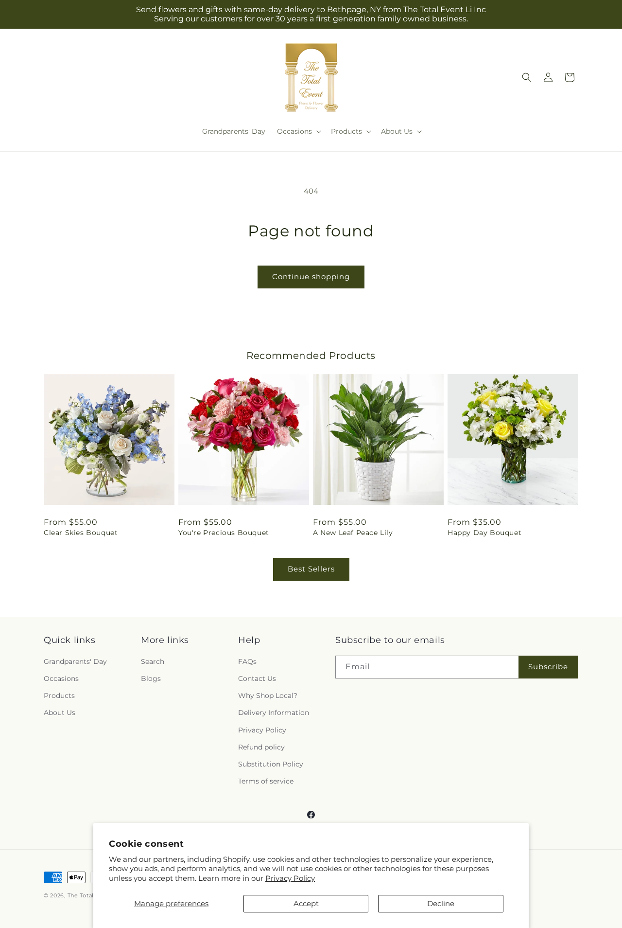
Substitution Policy (270, 764)
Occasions (61, 678)
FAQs (247, 661)
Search (152, 661)
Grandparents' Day (75, 661)
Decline (440, 903)
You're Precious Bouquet (223, 532)
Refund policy (261, 747)
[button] (298, 131)
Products (59, 695)
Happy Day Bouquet (484, 532)
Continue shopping (311, 276)
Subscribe (548, 666)
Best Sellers (311, 568)
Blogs (151, 678)
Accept (306, 903)
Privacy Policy (290, 878)
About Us (59, 712)
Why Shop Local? (267, 695)
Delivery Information (273, 712)
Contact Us (257, 678)
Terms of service (266, 781)
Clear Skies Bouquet (81, 532)
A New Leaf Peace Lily (353, 532)
